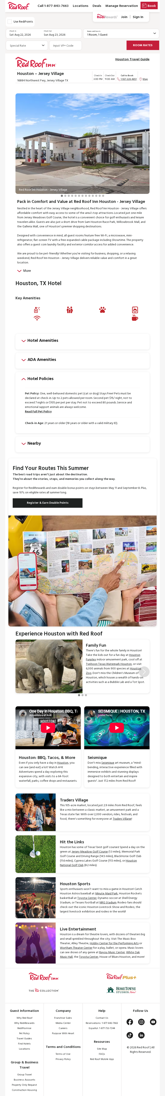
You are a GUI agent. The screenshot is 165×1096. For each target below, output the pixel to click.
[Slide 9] (89, 196)
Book (152, 6)
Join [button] (124, 17)
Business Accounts (24, 1080)
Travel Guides (24, 1039)
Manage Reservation (121, 6)
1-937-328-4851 (129, 79)
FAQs (102, 1054)
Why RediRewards (24, 1023)
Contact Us (102, 1018)
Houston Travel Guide (132, 59)
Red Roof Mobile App (102, 1059)
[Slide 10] (93, 196)
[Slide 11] (96, 196)
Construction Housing (24, 1090)
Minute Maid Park (106, 893)
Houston (62, 762)
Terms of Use (63, 1054)
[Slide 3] (69, 196)
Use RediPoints (23, 22)
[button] (20, 149)
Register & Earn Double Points (48, 502)
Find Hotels (24, 1044)
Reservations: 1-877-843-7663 (102, 1023)
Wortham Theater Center (76, 948)
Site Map (102, 1049)
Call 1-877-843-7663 (53, 6)
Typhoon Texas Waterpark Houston (109, 664)
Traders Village (122, 818)
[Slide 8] (86, 196)
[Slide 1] (62, 196)
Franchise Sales (63, 1018)
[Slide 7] (82, 196)
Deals (97, 6)
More (27, 271)
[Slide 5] (76, 196)
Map (145, 79)
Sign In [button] (138, 17)
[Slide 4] (72, 196)
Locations (80, 6)
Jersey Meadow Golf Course (90, 851)
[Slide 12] (100, 196)
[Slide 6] (79, 196)
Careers (63, 1028)
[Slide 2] (65, 196)
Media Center (63, 1023)
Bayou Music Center (112, 952)
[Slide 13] (103, 196)
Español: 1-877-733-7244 (102, 1028)
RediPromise (24, 1028)
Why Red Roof (24, 1018)
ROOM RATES (143, 45)
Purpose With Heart (63, 1033)
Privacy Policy (63, 1059)
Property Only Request (24, 1085)
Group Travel (24, 1075)
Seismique (107, 762)
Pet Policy (24, 1033)
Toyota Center (86, 898)
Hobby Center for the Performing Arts (114, 943)
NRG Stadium (107, 902)
